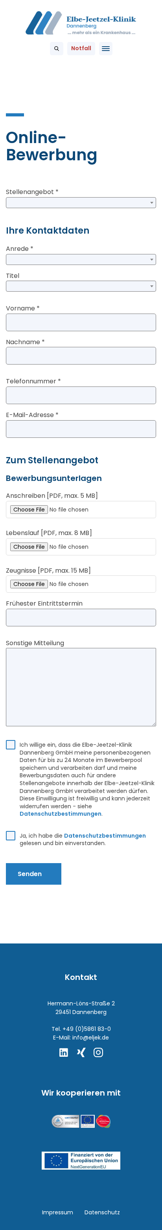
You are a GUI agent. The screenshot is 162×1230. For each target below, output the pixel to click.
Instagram (98, 1052)
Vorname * (23, 308)
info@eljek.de (90, 1037)
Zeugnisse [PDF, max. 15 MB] (48, 570)
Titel (12, 275)
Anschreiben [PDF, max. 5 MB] (52, 495)
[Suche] (56, 48)
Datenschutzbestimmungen (60, 814)
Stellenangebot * (32, 191)
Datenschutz (102, 1212)
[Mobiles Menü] (105, 48)
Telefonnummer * (33, 381)
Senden (30, 873)
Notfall (81, 48)
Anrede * (19, 248)
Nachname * (25, 342)
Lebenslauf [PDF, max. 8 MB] (49, 532)
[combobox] (81, 202)
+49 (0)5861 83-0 (87, 1029)
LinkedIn (63, 1052)
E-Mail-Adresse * (32, 414)
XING (81, 1052)
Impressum (57, 1212)
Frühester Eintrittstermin (44, 603)
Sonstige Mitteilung (35, 643)
